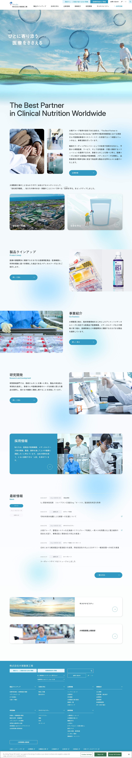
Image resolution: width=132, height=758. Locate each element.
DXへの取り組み (100, 705)
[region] (66, 754)
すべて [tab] (16, 506)
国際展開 (98, 700)
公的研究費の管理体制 (16, 728)
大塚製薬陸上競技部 (23, 742)
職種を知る (70, 721)
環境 (40, 718)
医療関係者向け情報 (99, 2)
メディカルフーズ (15, 694)
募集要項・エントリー (73, 736)
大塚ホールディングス (16, 749)
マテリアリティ (43, 715)
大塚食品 (75, 749)
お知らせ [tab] (16, 515)
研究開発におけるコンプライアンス (20, 726)
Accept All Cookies (115, 754)
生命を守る (55, 6)
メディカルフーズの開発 (16, 721)
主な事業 (98, 692)
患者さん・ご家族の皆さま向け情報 (76, 2)
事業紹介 (78, 6)
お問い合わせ (114, 2)
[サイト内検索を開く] (130, 1)
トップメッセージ (72, 692)
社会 (40, 721)
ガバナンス (42, 723)
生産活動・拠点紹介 (102, 694)
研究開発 (89, 6)
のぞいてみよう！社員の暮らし (76, 726)
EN (125, 1)
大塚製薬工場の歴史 (73, 700)
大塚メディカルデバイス (90, 749)
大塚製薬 (30, 749)
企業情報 (66, 6)
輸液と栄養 (42, 692)
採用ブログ (70, 728)
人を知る (69, 723)
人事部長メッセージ (73, 715)
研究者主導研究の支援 (16, 723)
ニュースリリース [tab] (16, 510)
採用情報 (119, 6)
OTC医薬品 (13, 697)
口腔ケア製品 (13, 700)
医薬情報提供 (100, 702)
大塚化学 (64, 749)
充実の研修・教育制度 (73, 731)
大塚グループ (71, 705)
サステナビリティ (103, 6)
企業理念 (69, 694)
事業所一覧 (70, 702)
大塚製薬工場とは (72, 718)
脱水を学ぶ (42, 694)
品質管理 (98, 697)
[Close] (129, 754)
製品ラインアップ (40, 6)
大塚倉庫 (54, 749)
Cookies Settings (87, 754)
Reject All (100, 754)
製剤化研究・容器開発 (16, 718)
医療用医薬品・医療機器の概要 (18, 692)
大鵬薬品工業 (42, 749)
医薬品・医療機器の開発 (16, 715)
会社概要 (69, 697)
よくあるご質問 (71, 734)
